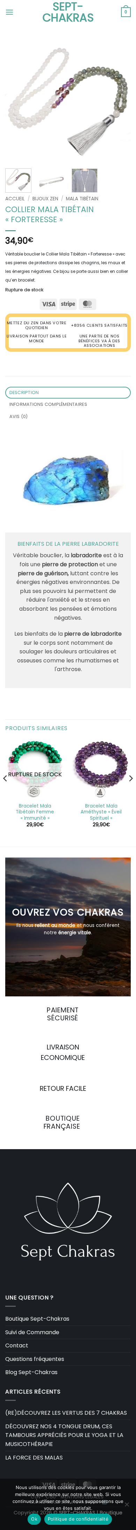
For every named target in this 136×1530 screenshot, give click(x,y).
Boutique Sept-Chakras (37, 1319)
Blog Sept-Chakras (31, 1372)
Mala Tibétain (82, 198)
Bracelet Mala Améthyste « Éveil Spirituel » (101, 812)
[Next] (119, 100)
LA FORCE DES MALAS (34, 1458)
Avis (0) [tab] (18, 416)
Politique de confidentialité (78, 1519)
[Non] (126, 1506)
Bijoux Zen (45, 198)
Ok (34, 1519)
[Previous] (16, 100)
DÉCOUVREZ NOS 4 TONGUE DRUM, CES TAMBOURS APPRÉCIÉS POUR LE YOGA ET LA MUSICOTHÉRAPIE (64, 1435)
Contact (16, 1345)
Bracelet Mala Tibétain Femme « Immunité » (35, 812)
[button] (9, 11)
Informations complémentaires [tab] (48, 404)
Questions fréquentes (34, 1359)
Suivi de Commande (32, 1332)
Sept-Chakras (68, 12)
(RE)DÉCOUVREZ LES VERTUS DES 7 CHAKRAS (66, 1413)
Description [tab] (24, 392)
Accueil (15, 198)
